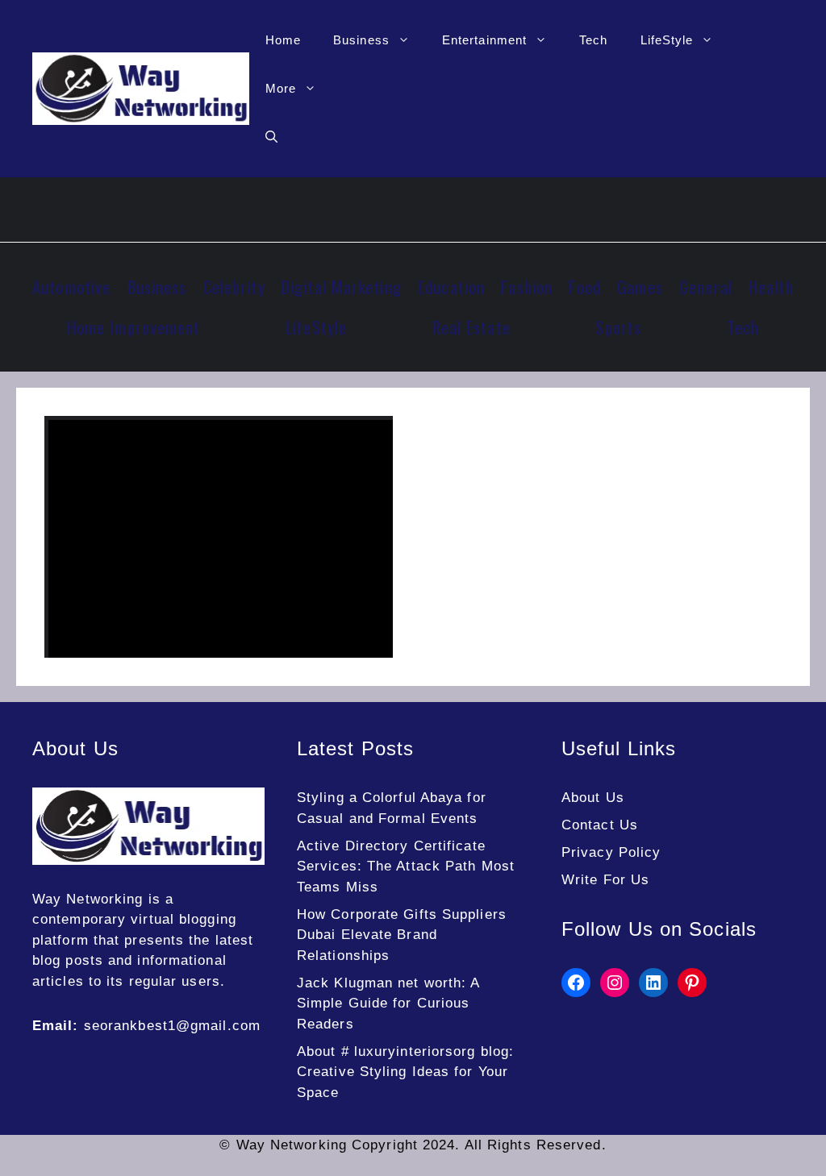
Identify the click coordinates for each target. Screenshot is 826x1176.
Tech (593, 40)
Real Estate (471, 327)
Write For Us (605, 879)
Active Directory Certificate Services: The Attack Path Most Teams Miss (406, 866)
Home (283, 40)
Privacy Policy (611, 852)
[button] (271, 137)
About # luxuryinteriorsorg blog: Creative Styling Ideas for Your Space (405, 1072)
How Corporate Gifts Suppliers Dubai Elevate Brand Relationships (402, 935)
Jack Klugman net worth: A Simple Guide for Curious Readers (388, 1003)
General (705, 287)
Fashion (527, 287)
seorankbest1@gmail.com (172, 1025)
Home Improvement (134, 327)
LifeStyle (667, 40)
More (280, 88)
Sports (618, 327)
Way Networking (87, 899)
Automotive (71, 287)
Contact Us (599, 825)
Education (451, 287)
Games (640, 287)
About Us (592, 797)
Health (771, 287)
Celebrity (234, 287)
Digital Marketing (342, 287)
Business (361, 40)
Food (584, 287)
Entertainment (484, 40)
